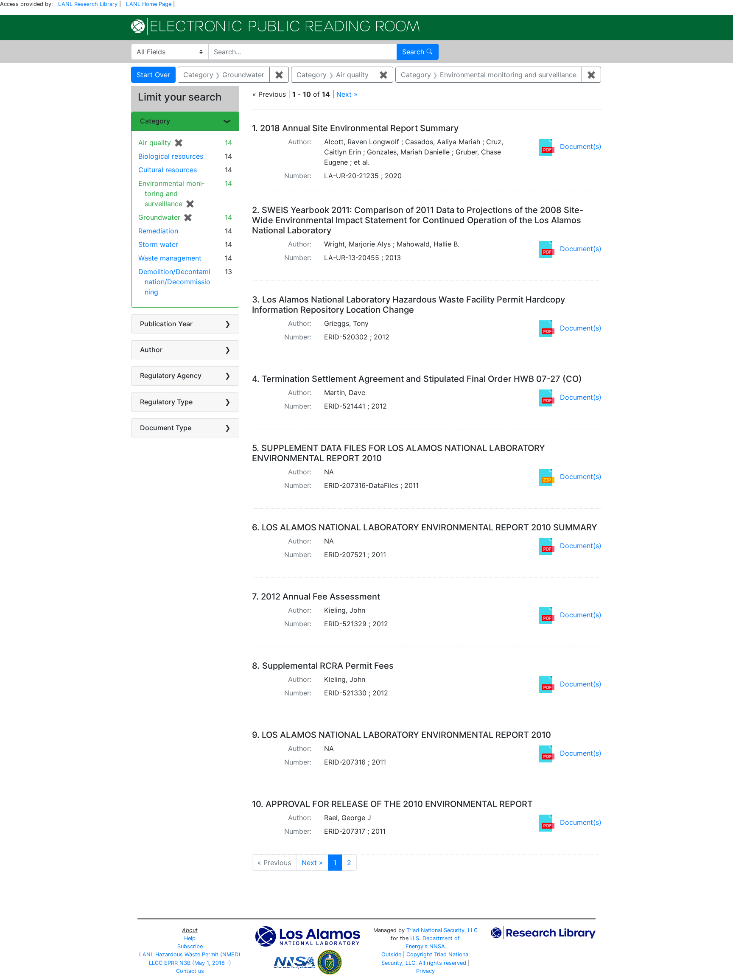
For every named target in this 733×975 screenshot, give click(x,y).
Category (155, 121)
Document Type (165, 427)
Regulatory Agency (170, 375)
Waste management (169, 258)
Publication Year (166, 323)
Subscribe (190, 946)
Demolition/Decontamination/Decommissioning (174, 281)
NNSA (437, 946)
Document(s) (581, 146)
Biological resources (170, 156)
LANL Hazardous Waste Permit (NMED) (190, 954)
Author (151, 349)
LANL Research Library (88, 4)
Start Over (153, 74)
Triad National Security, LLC (442, 930)
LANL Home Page (148, 4)
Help (190, 938)
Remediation (158, 231)
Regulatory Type (166, 402)
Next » (347, 94)
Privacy (425, 971)
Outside (391, 954)
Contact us (190, 971)
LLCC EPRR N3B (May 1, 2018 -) (190, 963)
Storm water (158, 244)
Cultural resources (167, 169)
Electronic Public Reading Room (275, 26)
